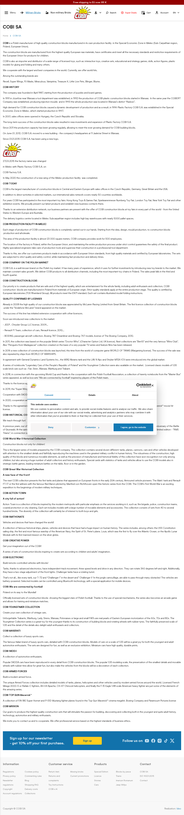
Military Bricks (33, 12)
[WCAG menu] (97, 13)
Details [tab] (92, 395)
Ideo (179, 808)
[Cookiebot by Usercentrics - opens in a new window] (138, 385)
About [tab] (135, 395)
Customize (90, 427)
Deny (50, 427)
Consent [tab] (49, 395)
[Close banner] (153, 386)
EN (174, 12)
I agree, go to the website (133, 427)
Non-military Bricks (61, 12)
